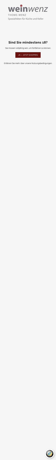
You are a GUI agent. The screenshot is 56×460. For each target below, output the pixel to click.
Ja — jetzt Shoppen (28, 55)
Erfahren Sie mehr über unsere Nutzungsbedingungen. (28, 63)
